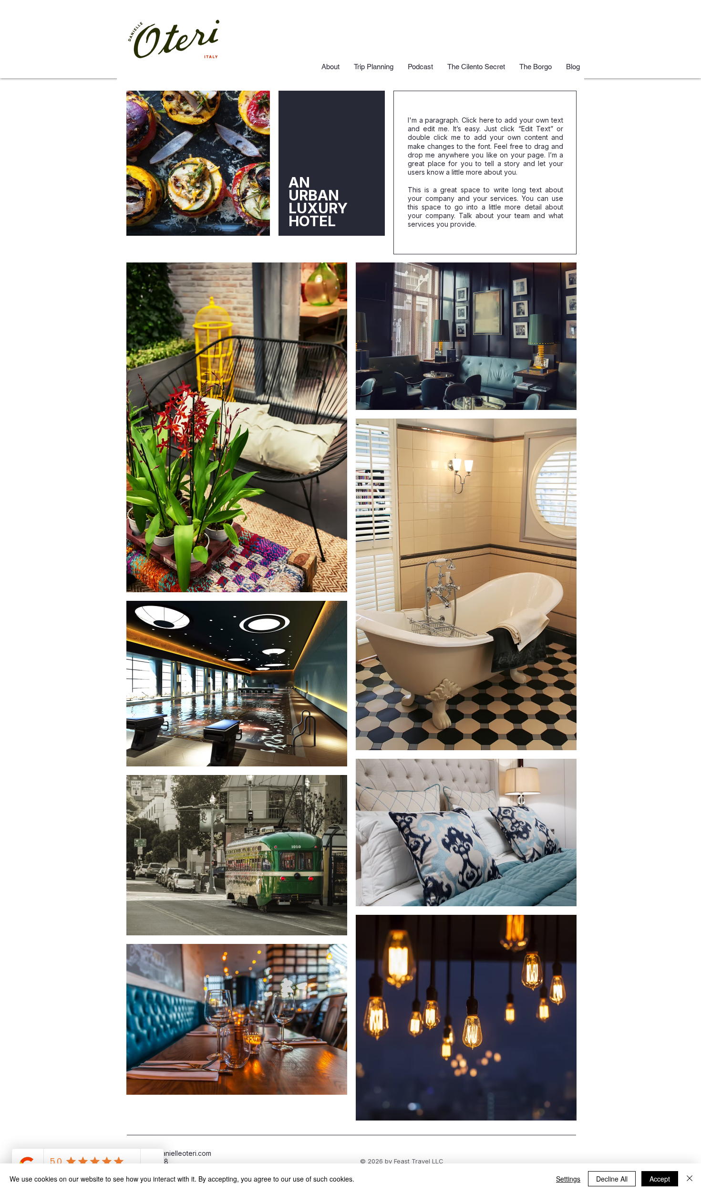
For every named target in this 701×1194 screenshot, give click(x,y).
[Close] (689, 1178)
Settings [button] (568, 1179)
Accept (659, 1179)
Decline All (612, 1179)
